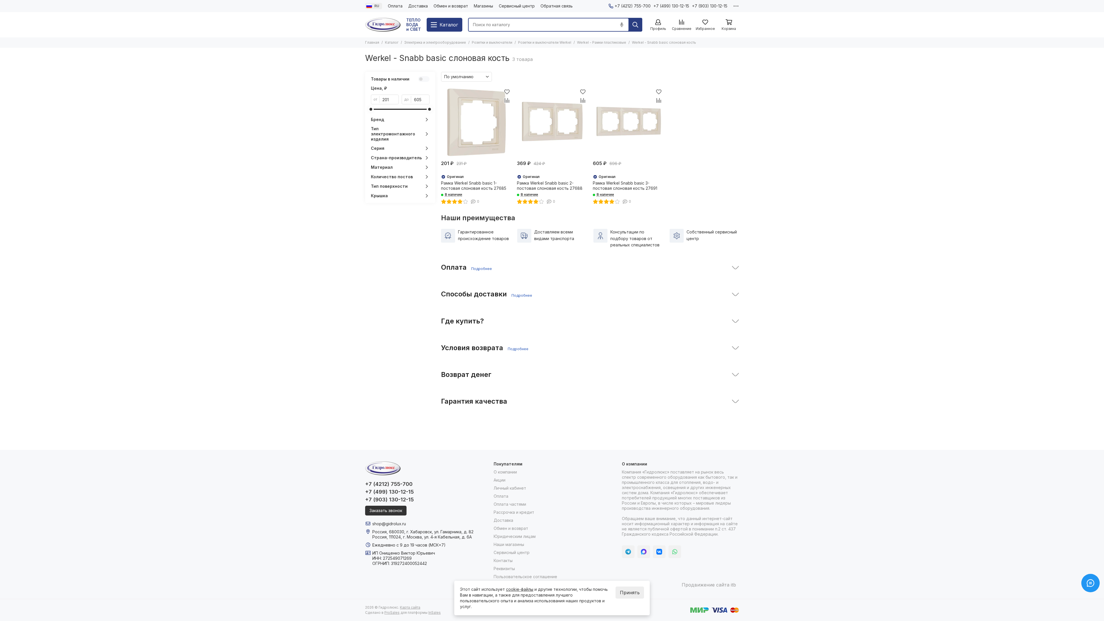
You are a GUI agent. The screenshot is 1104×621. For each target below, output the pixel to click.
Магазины (483, 5)
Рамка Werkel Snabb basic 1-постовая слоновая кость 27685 (473, 186)
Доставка (418, 5)
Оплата (395, 5)
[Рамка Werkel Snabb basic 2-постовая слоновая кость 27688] (552, 122)
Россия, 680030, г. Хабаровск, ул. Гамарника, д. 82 (423, 531)
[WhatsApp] (674, 551)
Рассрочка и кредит (514, 512)
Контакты (503, 560)
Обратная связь (556, 5)
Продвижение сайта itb (709, 584)
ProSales (392, 612)
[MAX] (643, 551)
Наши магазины (509, 544)
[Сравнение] (507, 100)
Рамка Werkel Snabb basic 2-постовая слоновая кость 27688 (549, 186)
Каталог (391, 42)
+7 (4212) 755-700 (633, 5)
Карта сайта (410, 607)
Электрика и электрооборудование (435, 42)
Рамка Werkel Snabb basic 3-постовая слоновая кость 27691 (625, 186)
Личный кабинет (510, 488)
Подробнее (481, 268)
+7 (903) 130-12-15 (709, 5)
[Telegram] (628, 551)
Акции (499, 480)
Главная (372, 42)
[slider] (371, 109)
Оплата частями (510, 504)
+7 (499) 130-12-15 (671, 5)
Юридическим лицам (515, 536)
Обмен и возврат (451, 5)
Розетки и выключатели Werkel (544, 42)
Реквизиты (504, 568)
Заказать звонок (385, 510)
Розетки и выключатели (492, 42)
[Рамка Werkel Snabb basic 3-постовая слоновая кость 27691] (628, 122)
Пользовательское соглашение (525, 576)
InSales (434, 612)
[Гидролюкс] (382, 25)
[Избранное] (507, 91)
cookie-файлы (519, 589)
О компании (505, 471)
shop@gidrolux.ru (389, 523)
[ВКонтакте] (659, 551)
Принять (630, 592)
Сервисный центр (517, 5)
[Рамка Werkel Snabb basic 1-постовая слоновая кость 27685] (476, 122)
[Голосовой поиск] (621, 25)
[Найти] (635, 25)
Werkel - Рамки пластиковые (601, 42)
